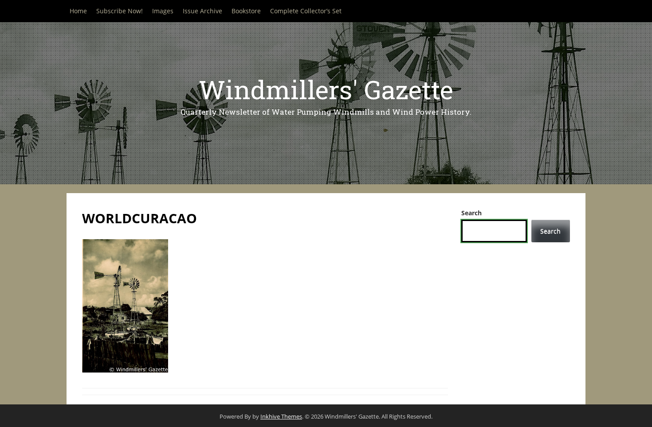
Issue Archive (202, 11)
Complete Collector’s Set (306, 11)
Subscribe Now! (119, 11)
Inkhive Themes (281, 416)
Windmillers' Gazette (326, 89)
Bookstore (246, 11)
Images (162, 11)
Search (471, 213)
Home (78, 11)
